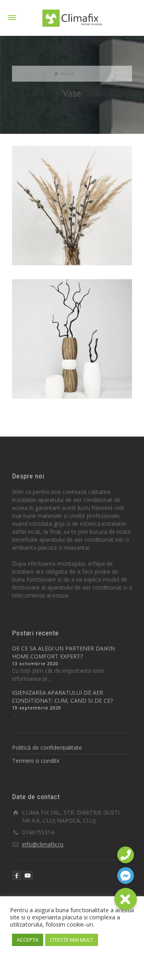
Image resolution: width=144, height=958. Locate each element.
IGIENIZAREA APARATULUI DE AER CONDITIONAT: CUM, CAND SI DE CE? (62, 696)
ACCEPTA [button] (27, 939)
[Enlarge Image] (61, 232)
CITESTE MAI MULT (71, 939)
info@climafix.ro (43, 844)
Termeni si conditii (35, 760)
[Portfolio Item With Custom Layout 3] (83, 365)
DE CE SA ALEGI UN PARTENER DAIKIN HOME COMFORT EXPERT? (63, 652)
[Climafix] (72, 17)
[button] (125, 899)
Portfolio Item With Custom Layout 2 (72, 181)
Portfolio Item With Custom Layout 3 (72, 314)
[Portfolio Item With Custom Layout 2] (83, 232)
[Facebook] (17, 875)
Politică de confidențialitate (47, 747)
